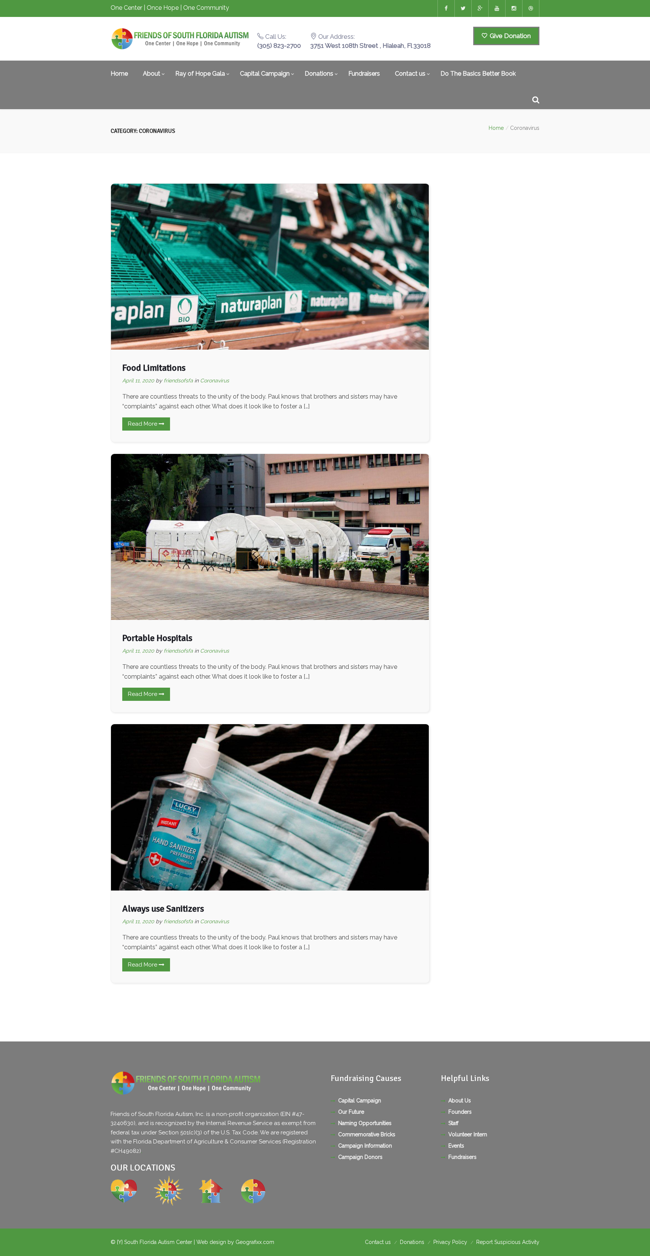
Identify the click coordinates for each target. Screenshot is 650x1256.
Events (456, 1146)
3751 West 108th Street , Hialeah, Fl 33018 (370, 45)
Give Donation (509, 36)
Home (119, 73)
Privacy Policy (450, 1242)
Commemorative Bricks (366, 1134)
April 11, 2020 (138, 381)
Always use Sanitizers (163, 908)
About (151, 73)
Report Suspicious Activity (507, 1242)
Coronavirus (214, 381)
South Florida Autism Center (159, 1242)
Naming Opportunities (365, 1123)
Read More (143, 423)
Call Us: (279, 41)
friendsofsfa (178, 381)
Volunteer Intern (467, 1134)
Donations (319, 73)
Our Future (351, 1112)
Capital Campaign (265, 73)
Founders (460, 1112)
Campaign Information (365, 1146)
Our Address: (370, 41)
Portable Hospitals (157, 638)
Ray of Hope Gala (200, 73)
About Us (459, 1101)
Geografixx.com (254, 1242)
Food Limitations (153, 367)
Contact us (410, 73)
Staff (453, 1123)
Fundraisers (364, 73)
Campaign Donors (360, 1157)
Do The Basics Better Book (478, 73)
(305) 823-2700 (279, 45)
